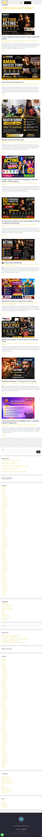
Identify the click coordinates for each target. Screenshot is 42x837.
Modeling (3, 613)
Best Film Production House (7, 610)
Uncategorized (4, 619)
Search (3, 449)
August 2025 (4, 508)
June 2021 (3, 595)
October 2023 (4, 545)
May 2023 (3, 554)
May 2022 (3, 575)
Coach (32, 84)
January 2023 (4, 561)
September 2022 (5, 568)
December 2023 (5, 542)
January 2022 (4, 582)
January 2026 (4, 499)
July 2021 (3, 593)
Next (39, 440)
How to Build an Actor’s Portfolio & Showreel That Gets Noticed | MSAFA (15, 465)
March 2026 (4, 495)
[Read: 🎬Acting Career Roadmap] (18, 249)
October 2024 (4, 524)
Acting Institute (12, 40)
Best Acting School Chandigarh (31, 40)
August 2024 (4, 527)
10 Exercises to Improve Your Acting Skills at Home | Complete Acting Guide (21, 222)
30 (28, 440)
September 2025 (5, 506)
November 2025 (5, 502)
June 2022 (3, 574)
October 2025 (4, 504)
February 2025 (4, 517)
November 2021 (5, 586)
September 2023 (5, 547)
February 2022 (4, 581)
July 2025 (3, 510)
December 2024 (5, 520)
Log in (3, 801)
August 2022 (4, 570)
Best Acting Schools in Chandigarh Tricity (9, 463)
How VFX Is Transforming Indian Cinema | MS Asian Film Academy (14, 471)
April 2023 (4, 556)
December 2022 (5, 563)
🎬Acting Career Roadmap (12, 263)
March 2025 (4, 515)
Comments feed (5, 804)
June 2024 (3, 531)
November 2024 (5, 522)
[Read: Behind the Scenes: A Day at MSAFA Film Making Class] (18, 327)
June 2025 (3, 511)
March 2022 (4, 579)
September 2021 (5, 590)
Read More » (4, 50)
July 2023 (3, 551)
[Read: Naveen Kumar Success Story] (21, 118)
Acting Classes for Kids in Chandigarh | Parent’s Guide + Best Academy (20, 180)
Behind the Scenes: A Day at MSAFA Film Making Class (20, 341)
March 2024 (4, 536)
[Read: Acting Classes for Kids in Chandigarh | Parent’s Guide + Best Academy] (18, 166)
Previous (3, 440)
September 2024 (5, 526)
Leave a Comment (5, 40)
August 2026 (4, 487)
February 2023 (4, 559)
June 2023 (3, 552)
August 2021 (4, 591)
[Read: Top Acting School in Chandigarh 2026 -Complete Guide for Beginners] (18, 407)
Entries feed (4, 803)
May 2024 (3, 533)
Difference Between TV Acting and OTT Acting (19, 381)
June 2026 (3, 490)
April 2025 (4, 513)
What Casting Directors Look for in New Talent (10, 468)
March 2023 (4, 558)
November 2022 (5, 565)
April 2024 (4, 534)
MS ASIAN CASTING (5, 615)
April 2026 (4, 494)
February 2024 (4, 538)
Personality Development (6, 617)
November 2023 (5, 543)
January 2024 (4, 540)
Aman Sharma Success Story (13, 82)
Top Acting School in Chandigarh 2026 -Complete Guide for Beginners (20, 422)
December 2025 (5, 501)
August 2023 (4, 549)
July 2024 (3, 529)
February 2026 (4, 497)
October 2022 (4, 566)
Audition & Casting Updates (7, 604)
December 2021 (5, 584)
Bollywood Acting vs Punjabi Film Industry (17, 301)
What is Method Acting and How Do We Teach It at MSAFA (20, 38)
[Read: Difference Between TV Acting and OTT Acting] (18, 368)
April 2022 (4, 577)
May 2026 (3, 492)
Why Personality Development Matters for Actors (11, 460)
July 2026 (3, 488)
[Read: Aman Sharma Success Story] (21, 67)
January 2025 (4, 519)
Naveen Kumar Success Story (13, 140)
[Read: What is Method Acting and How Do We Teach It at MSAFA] (18, 23)
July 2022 (3, 572)
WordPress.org (4, 806)
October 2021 (4, 588)
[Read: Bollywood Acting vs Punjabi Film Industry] (18, 288)
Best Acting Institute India (20, 40)
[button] (21, 3)
